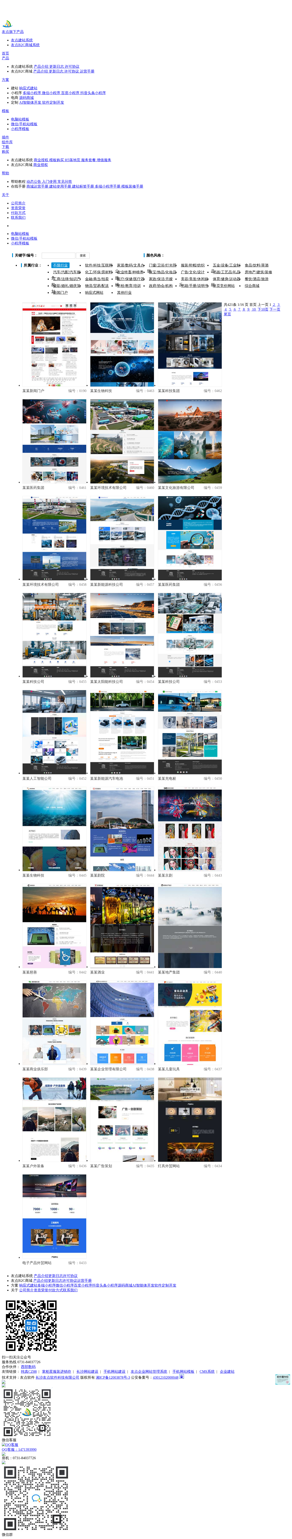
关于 (5, 195)
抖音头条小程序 (105, 1285)
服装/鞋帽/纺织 (193, 265)
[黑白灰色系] (225, 255)
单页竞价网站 (224, 286)
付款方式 (55, 1290)
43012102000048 (165, 1377)
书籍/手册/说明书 (194, 286)
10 (254, 309)
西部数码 (28, 1367)
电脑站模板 (20, 234)
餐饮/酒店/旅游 (257, 279)
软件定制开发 (165, 1285)
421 (230, 305)
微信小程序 (65, 1285)
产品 (5, 58)
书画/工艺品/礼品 (226, 272)
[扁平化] (243, 255)
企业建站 (227, 1371)
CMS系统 (207, 1371)
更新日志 (55, 1276)
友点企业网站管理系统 (149, 1371)
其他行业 (124, 292)
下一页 (274, 309)
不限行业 (60, 265)
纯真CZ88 (29, 1371)
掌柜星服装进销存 (56, 1371)
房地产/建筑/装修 (258, 272)
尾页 (227, 314)
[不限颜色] (171, 255)
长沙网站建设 (87, 1371)
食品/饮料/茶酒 (257, 265)
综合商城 (252, 286)
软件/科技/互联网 (98, 265)
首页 (5, 53)
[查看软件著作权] (282, 1379)
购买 (5, 151)
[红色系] (189, 255)
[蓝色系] (216, 255)
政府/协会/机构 (161, 286)
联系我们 (70, 1290)
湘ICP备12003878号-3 (113, 1377)
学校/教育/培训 (129, 286)
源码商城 (125, 1285)
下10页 (263, 309)
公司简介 (26, 1290)
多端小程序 (46, 1285)
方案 (5, 80)
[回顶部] (146, 1382)
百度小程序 (83, 1285)
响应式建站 (28, 1285)
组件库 (7, 142)
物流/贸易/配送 (97, 286)
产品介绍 (41, 1276)
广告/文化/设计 (193, 272)
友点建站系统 (22, 40)
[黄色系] (180, 255)
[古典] (234, 255)
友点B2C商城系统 (25, 45)
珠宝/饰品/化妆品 (162, 272)
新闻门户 (60, 292)
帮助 (5, 173)
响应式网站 (94, 292)
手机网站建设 (114, 1371)
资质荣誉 (41, 1290)
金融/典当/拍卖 (97, 279)
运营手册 (84, 1280)
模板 (5, 111)
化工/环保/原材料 (98, 272)
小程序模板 (20, 243)
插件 (5, 137)
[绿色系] (207, 255)
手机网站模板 (183, 1371)
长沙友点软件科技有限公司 (57, 1377)
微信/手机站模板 (24, 238)
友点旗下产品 (13, 32)
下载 (5, 147)
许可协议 (70, 1276)
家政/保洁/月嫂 (161, 279)
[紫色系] (198, 255)
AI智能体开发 (143, 1285)
